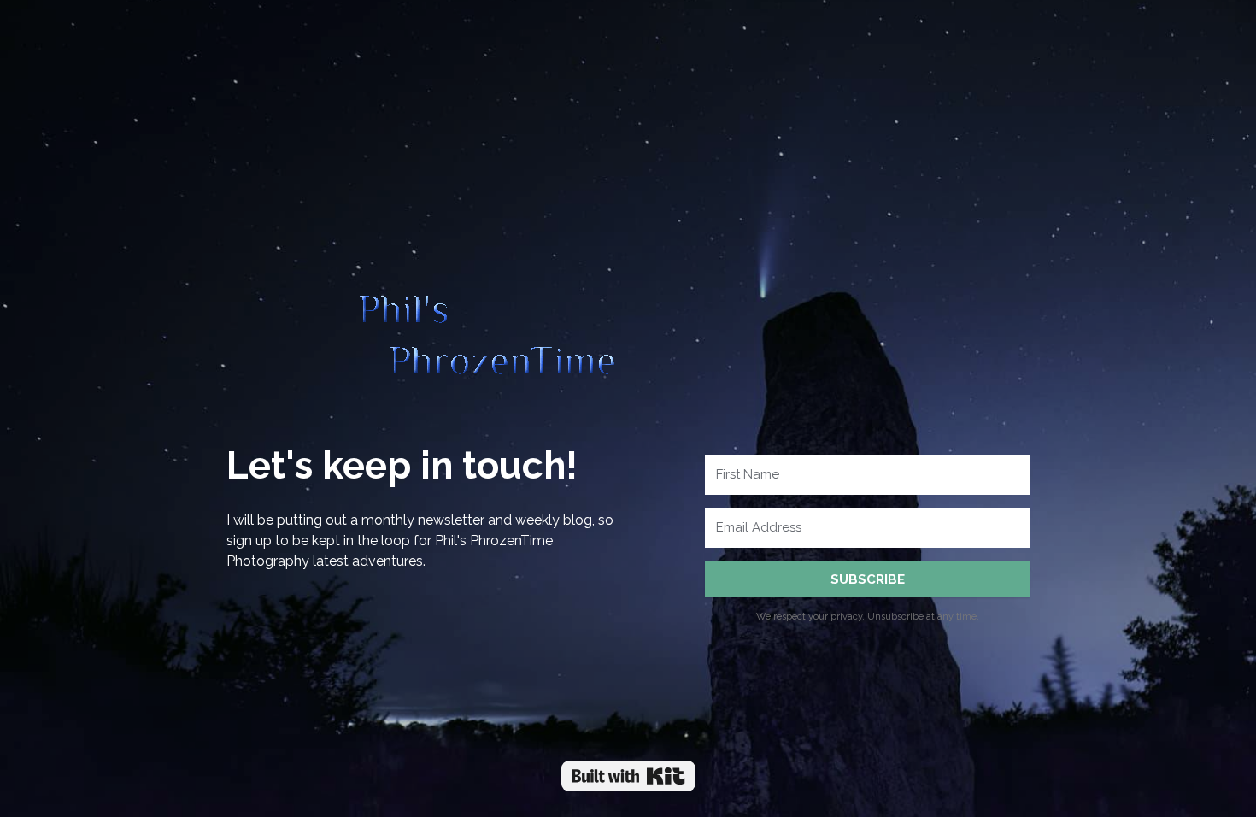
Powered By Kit (628, 776)
